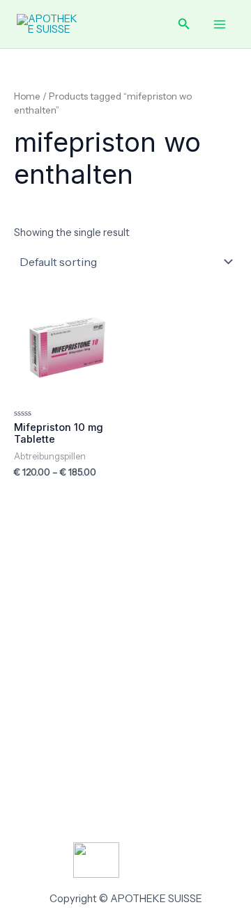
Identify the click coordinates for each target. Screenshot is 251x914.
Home (27, 96)
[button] (184, 24)
